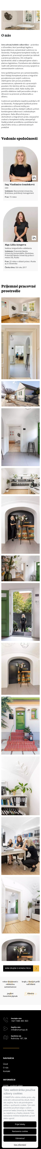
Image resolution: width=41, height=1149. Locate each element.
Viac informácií (20, 1145)
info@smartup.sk (19, 1029)
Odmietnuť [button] (19, 1138)
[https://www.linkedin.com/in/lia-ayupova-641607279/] (34, 238)
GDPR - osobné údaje (13, 1085)
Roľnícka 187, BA (19, 1038)
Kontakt (6, 1071)
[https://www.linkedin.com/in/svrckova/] (34, 178)
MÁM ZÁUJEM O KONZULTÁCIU (18, 968)
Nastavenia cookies (20, 1131)
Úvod (5, 1064)
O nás (5, 1067)
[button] (19, 1124)
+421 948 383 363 (19, 1020)
